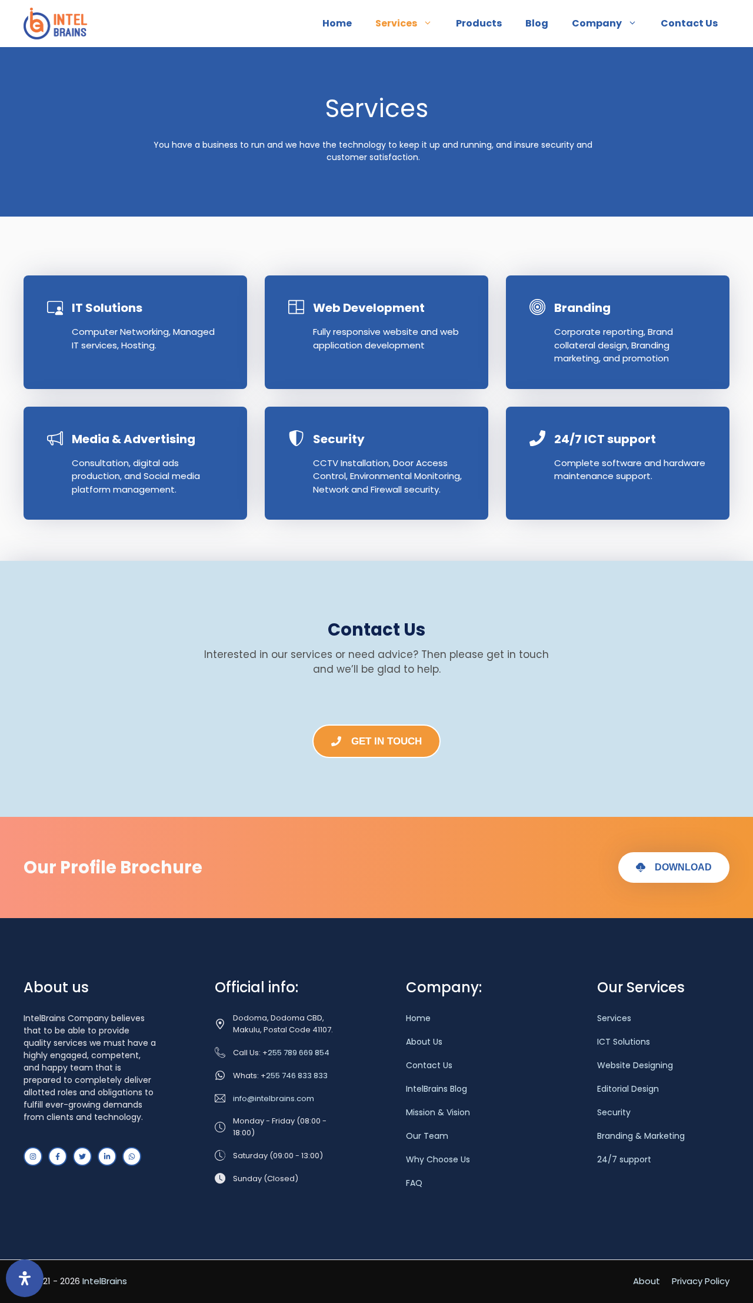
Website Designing (635, 1065)
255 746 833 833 (297, 1075)
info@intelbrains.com (273, 1098)
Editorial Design (628, 1089)
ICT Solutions (623, 1042)
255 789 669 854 (298, 1052)
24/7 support (624, 1159)
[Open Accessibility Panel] (25, 1278)
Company (597, 23)
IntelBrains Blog (436, 1089)
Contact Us (689, 23)
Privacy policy (700, 1281)
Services (396, 23)
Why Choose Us (438, 1159)
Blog (536, 23)
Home (337, 23)
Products (479, 23)
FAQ (414, 1183)
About (646, 1281)
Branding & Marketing (641, 1136)
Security (614, 1112)
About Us (424, 1042)
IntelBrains (104, 1281)
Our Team (427, 1136)
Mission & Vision (438, 1112)
